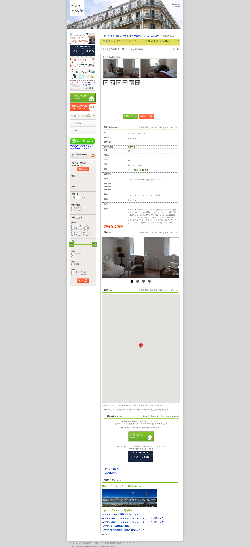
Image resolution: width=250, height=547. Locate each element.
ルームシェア (79, 210)
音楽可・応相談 (80, 272)
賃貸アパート (79, 208)
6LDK (90, 235)
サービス (79, 543)
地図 (130, 49)
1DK (86, 226)
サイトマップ (126, 543)
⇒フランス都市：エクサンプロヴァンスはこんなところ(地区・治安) (133, 518)
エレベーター (79, 256)
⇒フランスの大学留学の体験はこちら (119, 526)
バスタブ (77, 254)
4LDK (90, 232)
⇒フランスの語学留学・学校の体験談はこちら (123, 530)
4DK (83, 232)
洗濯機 (76, 264)
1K (80, 226)
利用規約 (86, 543)
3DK (88, 230)
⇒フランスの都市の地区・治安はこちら (120, 514)
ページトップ (105, 535)
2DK (88, 228)
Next (173, 257)
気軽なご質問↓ (114, 226)
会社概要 (108, 543)
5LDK (82, 235)
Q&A (91, 543)
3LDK (76, 232)
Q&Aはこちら (111, 473)
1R (75, 226)
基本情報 (104, 49)
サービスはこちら (113, 469)
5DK (75, 235)
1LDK (76, 228)
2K (82, 228)
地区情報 (139, 49)
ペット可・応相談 (81, 274)
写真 (124, 49)
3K (82, 230)
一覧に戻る (175, 49)
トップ (72, 543)
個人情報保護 (116, 543)
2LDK (76, 230)
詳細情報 (115, 49)
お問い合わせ (99, 543)
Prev (107, 257)
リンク (135, 543)
